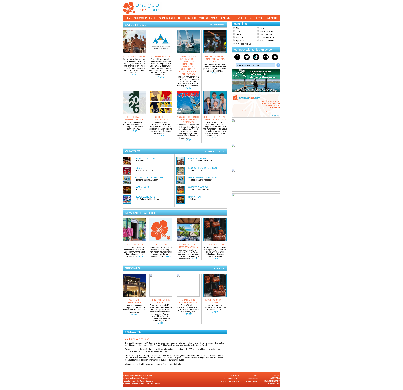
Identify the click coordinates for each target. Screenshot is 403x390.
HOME (277, 375)
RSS (256, 375)
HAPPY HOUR (142, 187)
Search (278, 65)
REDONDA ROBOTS (145, 196)
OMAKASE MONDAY (198, 187)
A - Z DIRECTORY (231, 378)
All (219, 268)
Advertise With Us (243, 44)
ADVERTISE (253, 378)
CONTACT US (274, 384)
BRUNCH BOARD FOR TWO (202, 168)
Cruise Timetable (267, 41)
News (238, 31)
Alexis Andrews (141, 378)
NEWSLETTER (252, 381)
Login (262, 28)
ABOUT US (275, 378)
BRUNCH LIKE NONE (145, 158)
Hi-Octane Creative (145, 381)
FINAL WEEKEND (197, 158)
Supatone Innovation (151, 384)
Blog (238, 28)
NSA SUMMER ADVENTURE (149, 177)
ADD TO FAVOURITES (230, 381)
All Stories (217, 25)
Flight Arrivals (266, 34)
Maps (238, 34)
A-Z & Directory (266, 31)
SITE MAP (235, 375)
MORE (134, 75)
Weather (239, 37)
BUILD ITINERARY (272, 381)
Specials (240, 41)
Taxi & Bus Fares (267, 37)
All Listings (214, 151)
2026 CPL (140, 168)
